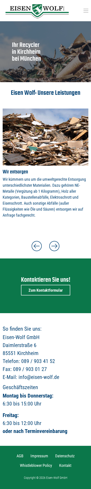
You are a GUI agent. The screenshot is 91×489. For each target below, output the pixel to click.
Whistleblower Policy (36, 465)
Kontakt (65, 465)
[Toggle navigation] (85, 10)
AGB (20, 456)
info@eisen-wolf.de (39, 377)
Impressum (39, 456)
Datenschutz (65, 456)
